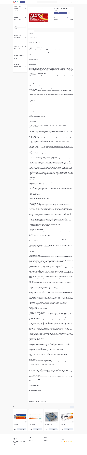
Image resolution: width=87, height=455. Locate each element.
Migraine (15, 58)
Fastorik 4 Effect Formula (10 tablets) (19, 426)
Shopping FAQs (46, 440)
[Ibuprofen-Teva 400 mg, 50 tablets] (35, 416)
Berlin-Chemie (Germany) (69, 17)
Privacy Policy (31, 440)
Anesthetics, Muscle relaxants (19, 55)
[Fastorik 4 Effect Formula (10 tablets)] (20, 416)
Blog (44, 442)
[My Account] (68, 2)
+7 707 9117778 (16, 438)
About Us (45, 437)
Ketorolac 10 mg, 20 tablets (65, 426)
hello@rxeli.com (15, 439)
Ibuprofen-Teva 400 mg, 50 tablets (34, 426)
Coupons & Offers (31, 443)
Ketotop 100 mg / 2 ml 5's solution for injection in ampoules (50, 426)
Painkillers (16, 59)
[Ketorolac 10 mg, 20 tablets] (67, 416)
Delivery (30, 437)
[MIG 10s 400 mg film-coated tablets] (40, 17)
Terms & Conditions (32, 442)
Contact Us (46, 443)
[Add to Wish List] (69, 13)
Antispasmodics (16, 56)
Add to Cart (61, 12)
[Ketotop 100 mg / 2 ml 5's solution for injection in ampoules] (51, 416)
